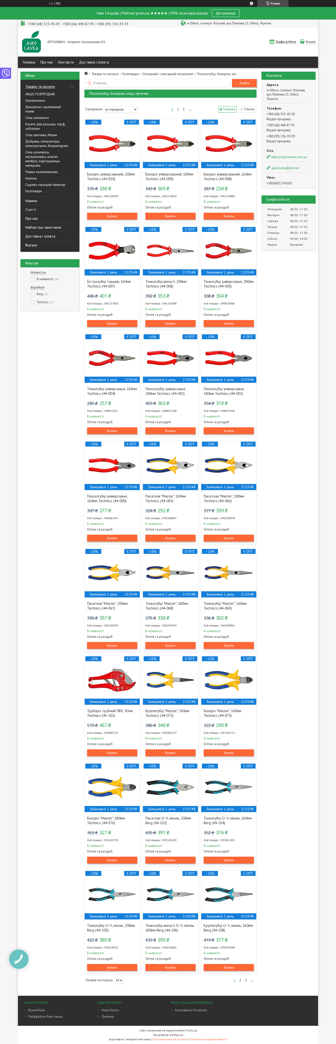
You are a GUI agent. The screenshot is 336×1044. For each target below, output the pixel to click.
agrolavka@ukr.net (285, 168)
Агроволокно (35, 100)
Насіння (31, 178)
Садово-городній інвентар (45, 184)
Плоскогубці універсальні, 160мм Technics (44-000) (107, 498)
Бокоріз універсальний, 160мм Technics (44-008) (228, 176)
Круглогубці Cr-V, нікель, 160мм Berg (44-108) (228, 927)
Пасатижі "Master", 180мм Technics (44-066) (224, 498)
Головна (29, 62)
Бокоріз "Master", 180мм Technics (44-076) (106, 820)
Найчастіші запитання (43, 227)
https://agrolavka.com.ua (289, 157)
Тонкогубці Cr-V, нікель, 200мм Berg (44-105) (111, 927)
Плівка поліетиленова (41, 172)
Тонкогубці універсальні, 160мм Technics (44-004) (112, 391)
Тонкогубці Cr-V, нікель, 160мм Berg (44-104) (228, 820)
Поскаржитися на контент (170, 1039)
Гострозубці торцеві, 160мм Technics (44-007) (109, 284)
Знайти (244, 83)
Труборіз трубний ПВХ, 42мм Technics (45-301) (110, 713)
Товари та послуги (40, 86)
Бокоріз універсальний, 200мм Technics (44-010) (111, 176)
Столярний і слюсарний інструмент (167, 74)
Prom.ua (191, 1030)
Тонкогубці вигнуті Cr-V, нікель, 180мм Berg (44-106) (169, 927)
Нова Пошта (110, 1010)
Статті (30, 209)
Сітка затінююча (37, 117)
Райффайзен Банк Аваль (45, 1016)
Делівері (108, 1016)
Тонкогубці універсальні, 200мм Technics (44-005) (229, 284)
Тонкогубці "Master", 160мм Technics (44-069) (225, 605)
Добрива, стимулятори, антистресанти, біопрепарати (46, 143)
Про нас (46, 62)
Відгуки (31, 245)
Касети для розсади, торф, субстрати (45, 126)
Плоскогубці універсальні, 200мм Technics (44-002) (165, 391)
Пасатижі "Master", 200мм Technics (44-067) (107, 605)
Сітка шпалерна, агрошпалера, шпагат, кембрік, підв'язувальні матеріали (42, 159)
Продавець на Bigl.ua (168, 1035)
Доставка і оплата (94, 62)
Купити (112, 216)
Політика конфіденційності (208, 1039)
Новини (31, 200)
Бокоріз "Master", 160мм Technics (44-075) (222, 713)
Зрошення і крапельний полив (43, 109)
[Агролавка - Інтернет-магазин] (31, 42)
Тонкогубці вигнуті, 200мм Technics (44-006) (166, 284)
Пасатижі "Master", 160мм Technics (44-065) (165, 498)
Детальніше (226, 13)
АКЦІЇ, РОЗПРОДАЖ (40, 94)
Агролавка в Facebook (191, 1010)
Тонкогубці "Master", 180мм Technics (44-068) (166, 605)
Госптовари (33, 191)
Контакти (66, 62)
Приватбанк (36, 1010)
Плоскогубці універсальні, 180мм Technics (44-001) (224, 391)
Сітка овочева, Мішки (41, 135)
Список (249, 109)
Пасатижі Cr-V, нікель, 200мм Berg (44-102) (168, 820)
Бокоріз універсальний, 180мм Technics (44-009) (169, 176)
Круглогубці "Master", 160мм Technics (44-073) (167, 713)
